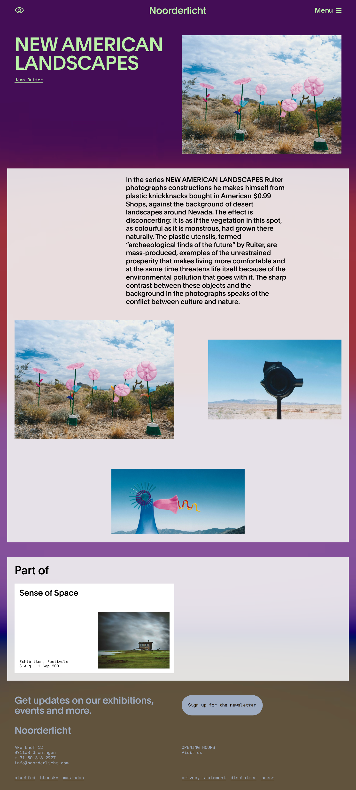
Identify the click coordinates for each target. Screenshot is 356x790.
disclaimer (243, 777)
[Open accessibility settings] (19, 10)
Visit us (192, 752)
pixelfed (25, 777)
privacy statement (204, 777)
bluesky (49, 777)
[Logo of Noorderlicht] (178, 10)
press (267, 777)
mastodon (73, 777)
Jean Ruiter (29, 80)
